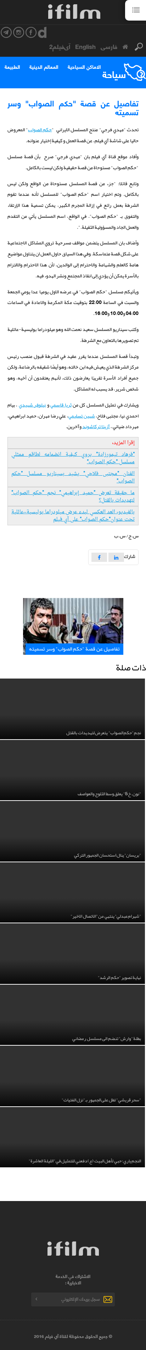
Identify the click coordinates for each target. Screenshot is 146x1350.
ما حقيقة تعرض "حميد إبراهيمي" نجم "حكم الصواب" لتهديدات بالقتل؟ (73, 496)
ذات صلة (131, 667)
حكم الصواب (40, 129)
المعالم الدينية (43, 66)
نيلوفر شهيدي (32, 405)
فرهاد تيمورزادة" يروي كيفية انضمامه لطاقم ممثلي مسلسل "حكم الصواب (73, 458)
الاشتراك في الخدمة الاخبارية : (73, 1279)
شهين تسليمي (81, 416)
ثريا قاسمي (60, 405)
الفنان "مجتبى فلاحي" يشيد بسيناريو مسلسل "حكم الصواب (73, 477)
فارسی (109, 46)
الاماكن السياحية (84, 66)
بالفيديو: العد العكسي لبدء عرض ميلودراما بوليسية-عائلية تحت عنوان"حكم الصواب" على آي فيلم (73, 515)
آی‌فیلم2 (59, 46)
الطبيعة (12, 66)
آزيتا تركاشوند (96, 426)
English (85, 46)
